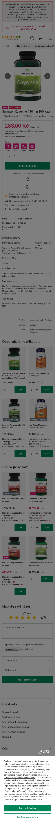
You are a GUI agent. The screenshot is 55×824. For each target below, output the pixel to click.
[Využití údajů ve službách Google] (33, 783)
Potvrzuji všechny (27, 808)
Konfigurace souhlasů (27, 817)
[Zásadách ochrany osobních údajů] (19, 777)
